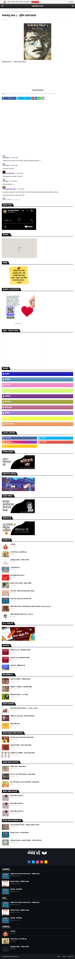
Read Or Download (37, 90)
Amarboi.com (37, 6)
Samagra (22, 93)
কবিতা (7, 390)
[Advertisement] (37, 76)
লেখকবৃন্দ (12, 544)
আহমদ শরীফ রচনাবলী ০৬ (17, 811)
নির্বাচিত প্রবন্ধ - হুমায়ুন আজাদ (18, 766)
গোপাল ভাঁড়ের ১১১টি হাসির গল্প (18, 552)
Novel (16, 93)
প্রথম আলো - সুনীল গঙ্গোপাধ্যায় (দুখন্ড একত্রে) (22, 591)
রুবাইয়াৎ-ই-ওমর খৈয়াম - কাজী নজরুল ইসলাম (22, 716)
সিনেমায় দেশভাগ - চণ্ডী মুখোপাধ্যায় (19, 832)
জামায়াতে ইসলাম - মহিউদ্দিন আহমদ (19, 881)
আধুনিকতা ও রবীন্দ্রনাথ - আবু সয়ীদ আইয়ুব (21, 687)
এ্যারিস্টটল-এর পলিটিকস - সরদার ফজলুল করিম (22, 753)
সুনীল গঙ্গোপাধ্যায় (10, 11)
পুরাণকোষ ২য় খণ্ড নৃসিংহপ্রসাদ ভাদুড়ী (19, 657)
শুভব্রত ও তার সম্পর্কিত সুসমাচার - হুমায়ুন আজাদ (22, 774)
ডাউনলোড (8, 407)
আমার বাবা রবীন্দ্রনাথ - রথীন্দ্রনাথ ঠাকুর (20, 679)
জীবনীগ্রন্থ (8, 402)
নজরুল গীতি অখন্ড (15, 723)
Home (3, 11)
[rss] (19, 446)
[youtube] (55, 442)
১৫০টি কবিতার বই (14, 567)
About (64, 956)
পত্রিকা (7, 413)
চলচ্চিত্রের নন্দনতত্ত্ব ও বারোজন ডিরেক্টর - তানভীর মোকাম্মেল (25, 840)
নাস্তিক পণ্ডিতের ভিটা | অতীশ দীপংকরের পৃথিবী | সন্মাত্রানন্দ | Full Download (30, 606)
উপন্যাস (45, 93)
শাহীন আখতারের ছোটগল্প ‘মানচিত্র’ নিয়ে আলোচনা (19, 1)
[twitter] (55, 438)
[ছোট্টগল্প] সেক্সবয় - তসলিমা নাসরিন (19, 560)
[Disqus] (37, 127)
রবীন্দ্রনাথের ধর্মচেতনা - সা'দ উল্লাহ (19, 694)
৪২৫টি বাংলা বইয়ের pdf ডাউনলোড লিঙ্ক (20, 598)
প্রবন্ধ (6, 418)
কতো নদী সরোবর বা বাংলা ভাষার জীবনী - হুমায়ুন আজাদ (24, 782)
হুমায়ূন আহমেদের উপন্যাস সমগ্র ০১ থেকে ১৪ (21, 614)
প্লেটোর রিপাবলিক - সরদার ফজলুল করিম (20, 745)
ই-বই (41, 93)
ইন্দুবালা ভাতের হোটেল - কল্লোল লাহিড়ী (20, 583)
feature (12, 93)
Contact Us (70, 956)
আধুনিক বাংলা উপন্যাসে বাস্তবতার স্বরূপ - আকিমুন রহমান (25, 873)
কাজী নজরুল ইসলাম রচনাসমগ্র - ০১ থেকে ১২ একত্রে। (24, 708)
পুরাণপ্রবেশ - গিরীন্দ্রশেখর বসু (17, 665)
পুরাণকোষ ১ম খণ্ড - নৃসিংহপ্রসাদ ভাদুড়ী (20, 650)
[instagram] (19, 442)
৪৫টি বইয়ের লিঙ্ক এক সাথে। (17, 575)
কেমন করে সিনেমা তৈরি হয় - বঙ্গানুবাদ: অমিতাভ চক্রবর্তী (24, 825)
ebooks (8, 93)
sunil (26, 93)
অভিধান (7, 379)
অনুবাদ (7, 374)
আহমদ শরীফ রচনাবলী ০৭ (16, 803)
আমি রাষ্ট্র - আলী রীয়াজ (16, 889)
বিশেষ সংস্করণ (9, 424)
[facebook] (19, 438)
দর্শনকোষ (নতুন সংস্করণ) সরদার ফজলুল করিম (21, 737)
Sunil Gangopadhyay (34, 93)
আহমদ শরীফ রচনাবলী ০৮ (17, 795)
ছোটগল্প (7, 396)
